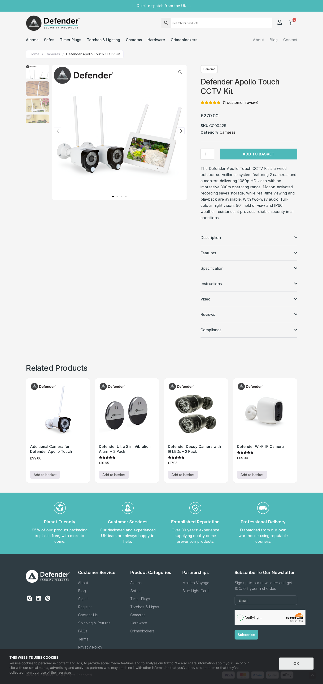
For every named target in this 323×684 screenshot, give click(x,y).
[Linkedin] (38, 598)
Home (34, 54)
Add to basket (259, 154)
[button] (113, 196)
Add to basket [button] (45, 474)
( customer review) (240, 102)
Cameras (52, 54)
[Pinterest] (48, 598)
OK (296, 663)
